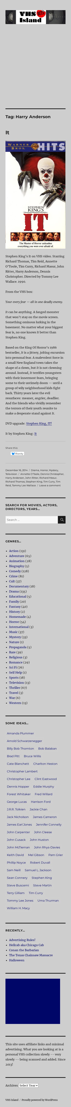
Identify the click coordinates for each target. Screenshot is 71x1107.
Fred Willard (43, 794)
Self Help (15, 672)
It (7, 132)
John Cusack (16, 840)
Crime (13, 576)
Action (14, 551)
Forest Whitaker (19, 794)
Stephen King (34, 481)
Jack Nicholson (18, 817)
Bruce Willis (32, 756)
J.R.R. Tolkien (16, 809)
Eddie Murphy (43, 786)
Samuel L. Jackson (38, 870)
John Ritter (31, 477)
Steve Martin (42, 885)
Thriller (14, 687)
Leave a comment (50, 485)
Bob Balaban (47, 748)
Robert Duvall (40, 862)
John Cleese (43, 832)
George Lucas (17, 802)
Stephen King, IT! (39, 423)
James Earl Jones (19, 824)
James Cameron (45, 817)
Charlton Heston (45, 764)
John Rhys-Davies (47, 847)
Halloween (16, 960)
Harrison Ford (41, 802)
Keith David (15, 855)
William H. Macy (18, 908)
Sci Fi (13, 667)
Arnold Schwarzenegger (24, 741)
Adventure (16, 556)
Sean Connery (17, 878)
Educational (17, 596)
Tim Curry (49, 481)
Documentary (19, 586)
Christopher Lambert (22, 771)
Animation (17, 561)
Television (11, 474)
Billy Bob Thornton (20, 748)
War (12, 698)
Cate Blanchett (18, 764)
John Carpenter (18, 832)
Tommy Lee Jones (20, 900)
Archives (11, 1085)
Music (13, 632)
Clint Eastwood (46, 779)
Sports (14, 677)
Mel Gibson (36, 855)
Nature (14, 642)
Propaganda (17, 647)
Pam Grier (55, 855)
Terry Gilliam (16, 893)
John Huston (39, 840)
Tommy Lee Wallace (24, 485)
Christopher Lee (18, 779)
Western (15, 703)
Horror (44, 470)
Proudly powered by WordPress (40, 1100)
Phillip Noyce (16, 862)
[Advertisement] (35, 71)
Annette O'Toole (29, 474)
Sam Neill (14, 870)
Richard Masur (47, 477)
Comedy (15, 571)
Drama (35, 470)
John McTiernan (18, 847)
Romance (16, 662)
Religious (15, 657)
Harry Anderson (14, 477)
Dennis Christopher (52, 474)
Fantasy (15, 606)
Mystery (53, 470)
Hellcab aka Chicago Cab (26, 945)
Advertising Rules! (22, 940)
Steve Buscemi (18, 885)
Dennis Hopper (18, 786)
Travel (13, 693)
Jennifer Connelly (49, 824)
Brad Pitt (13, 756)
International (19, 627)
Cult (12, 581)
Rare (12, 652)
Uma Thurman (48, 900)
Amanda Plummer (20, 733)
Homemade (17, 617)
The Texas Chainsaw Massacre (31, 955)
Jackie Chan (38, 809)
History (14, 611)
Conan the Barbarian (24, 950)
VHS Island (11, 1100)
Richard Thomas (15, 481)
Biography (16, 566)
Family (14, 601)
